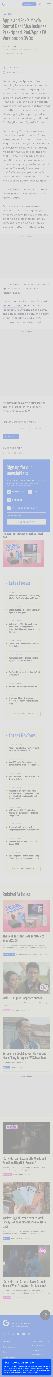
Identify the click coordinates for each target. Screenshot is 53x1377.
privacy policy (12, 1370)
